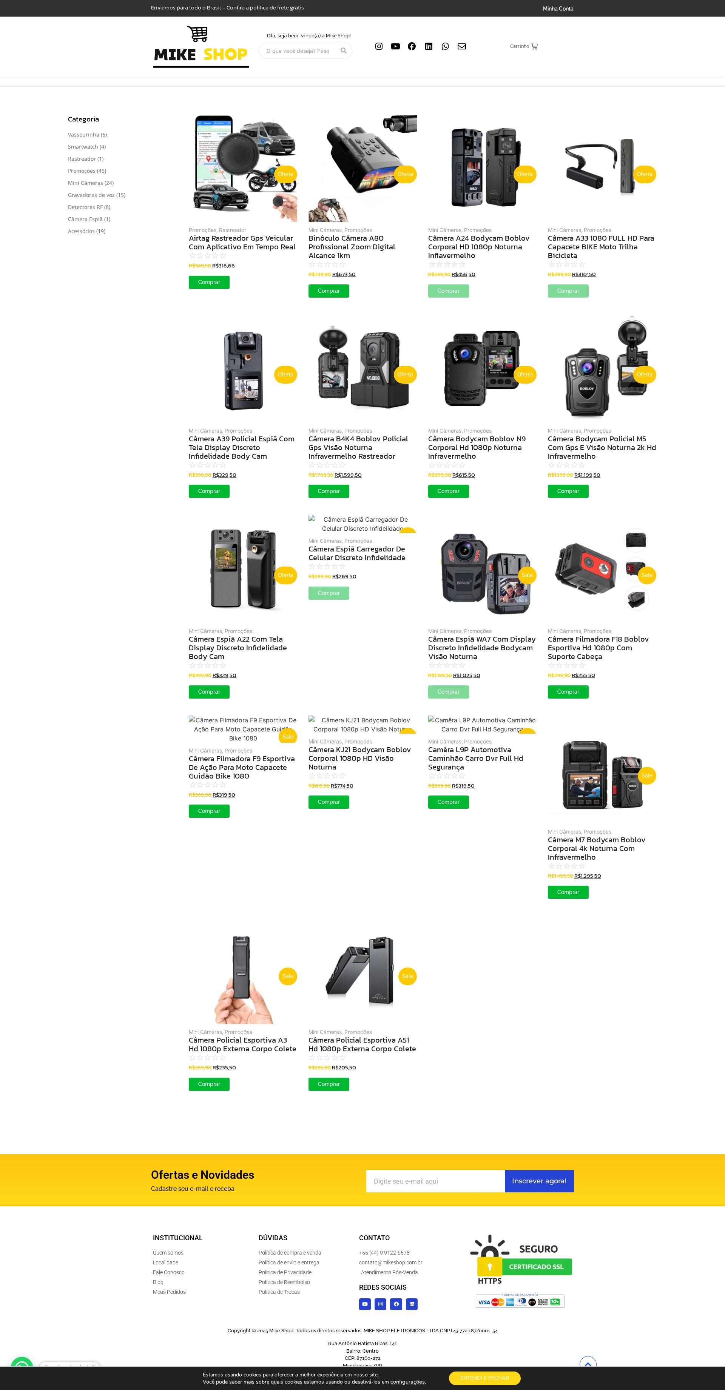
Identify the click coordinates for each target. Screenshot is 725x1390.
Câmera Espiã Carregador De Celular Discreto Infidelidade (357, 553)
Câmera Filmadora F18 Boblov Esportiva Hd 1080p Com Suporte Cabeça (598, 648)
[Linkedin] (428, 46)
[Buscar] (343, 51)
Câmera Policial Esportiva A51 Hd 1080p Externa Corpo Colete (362, 1044)
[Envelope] (462, 46)
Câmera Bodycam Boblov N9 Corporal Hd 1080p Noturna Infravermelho (477, 448)
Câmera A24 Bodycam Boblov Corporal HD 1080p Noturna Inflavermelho (479, 247)
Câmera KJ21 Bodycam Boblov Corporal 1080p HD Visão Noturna (360, 758)
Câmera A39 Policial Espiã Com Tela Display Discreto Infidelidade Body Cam (242, 448)
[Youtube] (395, 46)
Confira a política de (265, 7)
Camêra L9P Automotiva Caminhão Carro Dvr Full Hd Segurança (475, 758)
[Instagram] (378, 46)
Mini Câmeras (326, 230)
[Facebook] (412, 46)
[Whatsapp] (445, 46)
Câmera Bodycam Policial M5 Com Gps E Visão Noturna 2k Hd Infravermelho (602, 448)
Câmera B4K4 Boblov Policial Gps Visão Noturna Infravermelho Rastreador (358, 448)
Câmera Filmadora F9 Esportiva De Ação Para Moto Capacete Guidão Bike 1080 (242, 767)
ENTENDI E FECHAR (484, 1378)
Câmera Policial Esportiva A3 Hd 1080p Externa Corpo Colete (242, 1044)
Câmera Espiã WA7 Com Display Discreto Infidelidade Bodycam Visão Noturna (482, 648)
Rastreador (232, 230)
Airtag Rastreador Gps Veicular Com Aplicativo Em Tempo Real (242, 242)
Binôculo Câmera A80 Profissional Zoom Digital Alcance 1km (352, 247)
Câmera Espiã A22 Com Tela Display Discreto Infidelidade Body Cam (238, 648)
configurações (407, 1381)
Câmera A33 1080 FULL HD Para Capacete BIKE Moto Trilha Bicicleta (601, 247)
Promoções (203, 230)
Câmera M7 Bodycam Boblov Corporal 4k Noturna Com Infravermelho (597, 849)
